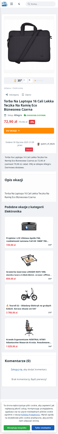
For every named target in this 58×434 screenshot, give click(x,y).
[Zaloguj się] (25, 81)
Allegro (18, 115)
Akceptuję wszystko (16, 428)
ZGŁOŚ (29, 149)
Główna (7, 88)
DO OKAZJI (11, 130)
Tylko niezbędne (43, 428)
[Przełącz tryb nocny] (20, 4)
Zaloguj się (16, 369)
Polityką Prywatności (30, 414)
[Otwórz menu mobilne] (12, 4)
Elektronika (18, 88)
